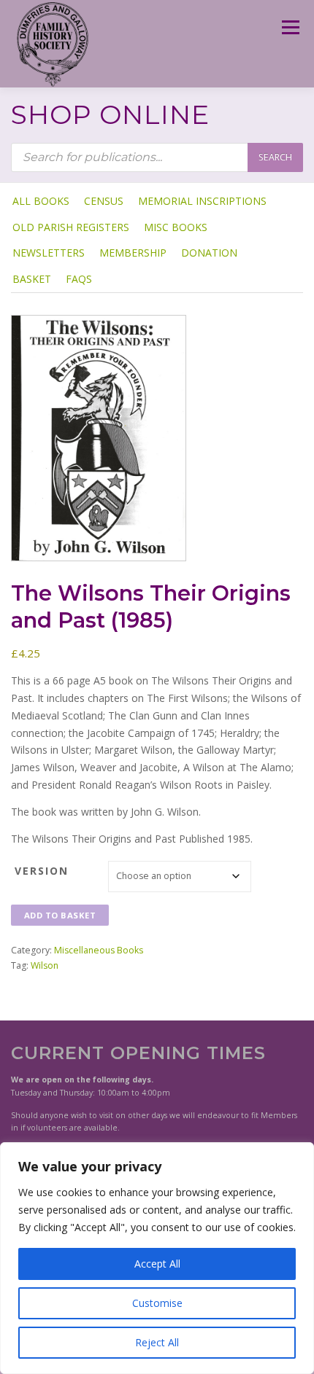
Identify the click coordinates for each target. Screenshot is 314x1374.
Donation (209, 252)
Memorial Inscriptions (202, 201)
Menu (289, 27)
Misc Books (175, 227)
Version (42, 871)
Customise (157, 1303)
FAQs (79, 279)
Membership (132, 252)
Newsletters (48, 252)
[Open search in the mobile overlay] (157, 157)
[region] (157, 1258)
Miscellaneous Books (98, 950)
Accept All (157, 1263)
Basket (31, 279)
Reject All (157, 1342)
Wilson (44, 965)
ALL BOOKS (40, 201)
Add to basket (60, 915)
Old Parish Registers (70, 227)
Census (103, 201)
